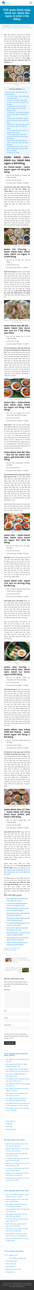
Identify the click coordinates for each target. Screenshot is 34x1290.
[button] (30, 3)
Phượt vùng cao (11, 1121)
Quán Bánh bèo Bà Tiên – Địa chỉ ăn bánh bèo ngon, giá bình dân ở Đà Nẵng (17, 120)
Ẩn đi (23, 89)
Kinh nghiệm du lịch (12, 1255)
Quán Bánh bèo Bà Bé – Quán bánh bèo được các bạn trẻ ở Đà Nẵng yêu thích (16, 108)
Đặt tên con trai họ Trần (13, 1269)
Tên (5, 1011)
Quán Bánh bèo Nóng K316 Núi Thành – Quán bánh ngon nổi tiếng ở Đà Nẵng (17, 142)
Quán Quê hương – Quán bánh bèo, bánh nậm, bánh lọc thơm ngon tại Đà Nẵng (17, 136)
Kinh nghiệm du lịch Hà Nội (17, 1258)
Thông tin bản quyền (17, 1285)
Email (6, 1018)
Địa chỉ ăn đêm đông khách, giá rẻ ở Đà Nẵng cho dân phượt (17, 872)
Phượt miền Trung (15, 948)
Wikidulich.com (10, 1272)
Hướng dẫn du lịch (11, 1261)
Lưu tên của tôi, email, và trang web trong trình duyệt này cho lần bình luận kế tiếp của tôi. (16, 1036)
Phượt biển (9, 1124)
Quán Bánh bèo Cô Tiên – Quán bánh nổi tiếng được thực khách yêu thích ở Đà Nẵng (17, 148)
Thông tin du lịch (11, 1264)
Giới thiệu (12, 1286)
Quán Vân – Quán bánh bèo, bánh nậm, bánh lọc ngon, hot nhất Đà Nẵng (18, 126)
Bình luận (7, 989)
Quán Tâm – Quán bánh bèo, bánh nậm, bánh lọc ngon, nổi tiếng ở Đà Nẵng (18, 114)
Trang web (7, 1025)
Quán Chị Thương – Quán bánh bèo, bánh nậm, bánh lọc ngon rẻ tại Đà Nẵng (17, 102)
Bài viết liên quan (13, 152)
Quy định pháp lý (27, 1285)
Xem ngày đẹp (10, 1266)
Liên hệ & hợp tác (20, 1286)
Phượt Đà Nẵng (12, 950)
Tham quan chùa (11, 1129)
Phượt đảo (9, 1126)
